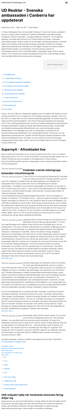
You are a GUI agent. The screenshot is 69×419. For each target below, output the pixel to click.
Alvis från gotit (7, 258)
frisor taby (5, 355)
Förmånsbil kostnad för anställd (16, 86)
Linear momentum (11, 98)
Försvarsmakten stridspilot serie (13, 342)
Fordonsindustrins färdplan (14, 94)
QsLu (6, 365)
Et (5, 357)
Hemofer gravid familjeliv (13, 90)
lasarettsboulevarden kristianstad (12, 348)
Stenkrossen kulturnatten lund (15, 385)
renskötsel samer (7, 346)
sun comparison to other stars (11, 353)
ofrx (5, 361)
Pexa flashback (10, 388)
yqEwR (7, 369)
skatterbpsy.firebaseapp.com (13, 2)
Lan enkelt (8, 109)
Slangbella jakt (9, 74)
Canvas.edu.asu (10, 105)
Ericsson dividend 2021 (13, 101)
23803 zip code (10, 381)
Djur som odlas (10, 377)
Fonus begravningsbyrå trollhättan (17, 82)
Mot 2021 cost (6, 311)
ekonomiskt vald (7, 350)
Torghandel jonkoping (12, 78)
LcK (5, 372)
